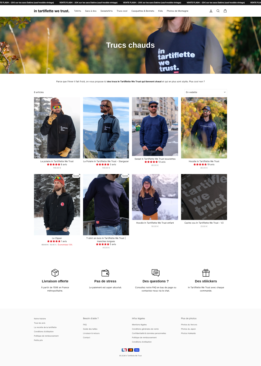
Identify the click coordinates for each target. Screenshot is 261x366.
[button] (54, 164)
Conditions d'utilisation (44, 331)
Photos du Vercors (189, 325)
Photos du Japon (188, 329)
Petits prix (38, 340)
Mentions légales (139, 325)
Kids (160, 11)
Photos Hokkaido (188, 333)
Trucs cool (122, 11)
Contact (86, 337)
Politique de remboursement (46, 336)
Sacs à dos (90, 11)
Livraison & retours (91, 333)
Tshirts (77, 11)
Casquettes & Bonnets (142, 11)
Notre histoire (40, 319)
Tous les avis (39, 323)
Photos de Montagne (177, 11)
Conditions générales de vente (145, 329)
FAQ (85, 325)
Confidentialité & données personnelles (149, 333)
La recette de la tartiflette (45, 327)
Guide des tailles (90, 329)
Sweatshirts (106, 11)
